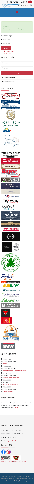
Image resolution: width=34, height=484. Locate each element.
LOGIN (16, 407)
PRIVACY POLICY (7, 461)
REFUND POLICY (20, 461)
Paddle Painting (7, 391)
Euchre (4, 364)
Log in (6, 48)
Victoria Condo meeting (10, 378)
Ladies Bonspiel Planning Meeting (14, 371)
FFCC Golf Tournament (10, 385)
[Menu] (17, 12)
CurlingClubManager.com (22, 481)
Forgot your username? (9, 77)
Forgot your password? (9, 81)
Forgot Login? (10, 51)
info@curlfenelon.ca (12, 441)
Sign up (8, 53)
